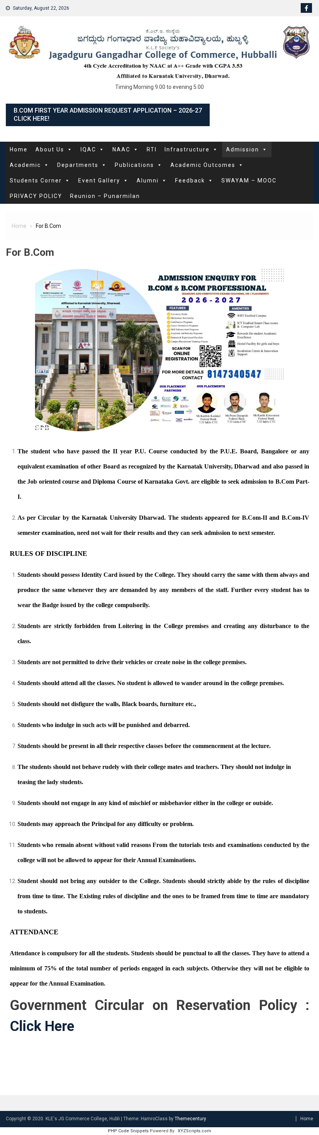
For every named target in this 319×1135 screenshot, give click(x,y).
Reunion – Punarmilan (105, 196)
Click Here (42, 1026)
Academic (25, 165)
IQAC (88, 149)
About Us (49, 149)
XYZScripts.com (194, 1130)
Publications (134, 165)
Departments (77, 165)
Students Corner (36, 180)
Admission (242, 149)
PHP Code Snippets (128, 1130)
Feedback (190, 180)
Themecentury (190, 1118)
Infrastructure (187, 149)
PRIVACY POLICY (36, 196)
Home (19, 149)
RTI (152, 149)
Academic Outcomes (202, 165)
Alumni (148, 180)
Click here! (31, 118)
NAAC (121, 149)
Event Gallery (99, 180)
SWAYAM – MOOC (249, 180)
